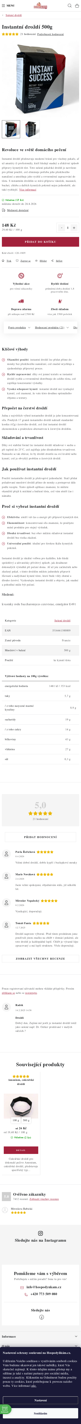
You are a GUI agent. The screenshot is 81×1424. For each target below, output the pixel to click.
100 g (16, 1120)
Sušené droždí (62, 620)
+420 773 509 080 (44, 1293)
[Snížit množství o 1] (61, 227)
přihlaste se (8, 993)
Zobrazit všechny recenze (40, 959)
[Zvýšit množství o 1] (74, 227)
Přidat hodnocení (40, 837)
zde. (34, 1386)
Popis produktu (17, 327)
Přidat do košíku (40, 242)
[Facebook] (41, 1317)
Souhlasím (40, 1413)
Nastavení (40, 1400)
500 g (26, 1120)
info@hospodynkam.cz (44, 1286)
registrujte (31, 993)
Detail (21, 1150)
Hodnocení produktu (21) (49, 327)
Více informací (27, 189)
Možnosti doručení (18, 210)
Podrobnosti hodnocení (50, 34)
